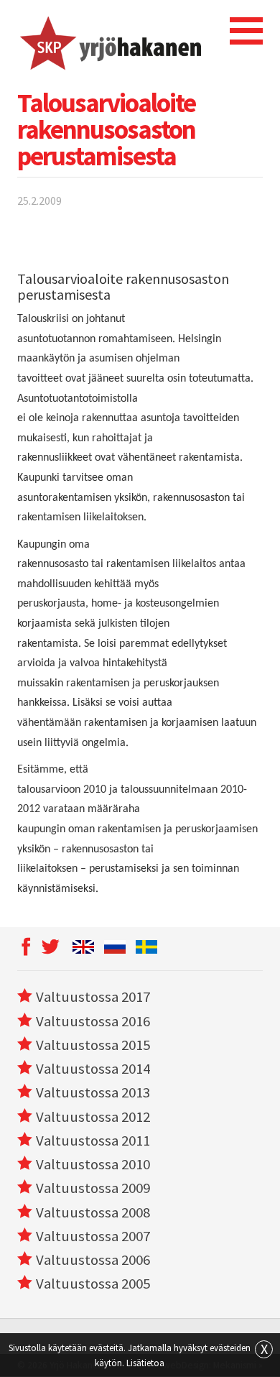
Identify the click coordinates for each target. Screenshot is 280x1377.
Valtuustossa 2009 (93, 1188)
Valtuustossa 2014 (93, 1068)
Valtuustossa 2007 (93, 1236)
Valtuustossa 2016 (93, 1021)
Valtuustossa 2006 (93, 1260)
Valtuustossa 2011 (93, 1140)
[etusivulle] (109, 41)
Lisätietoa (145, 1362)
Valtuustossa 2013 (93, 1092)
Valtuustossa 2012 (93, 1116)
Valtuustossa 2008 (93, 1212)
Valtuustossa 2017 (93, 996)
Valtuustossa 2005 (93, 1283)
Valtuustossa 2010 (93, 1164)
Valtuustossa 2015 (93, 1045)
